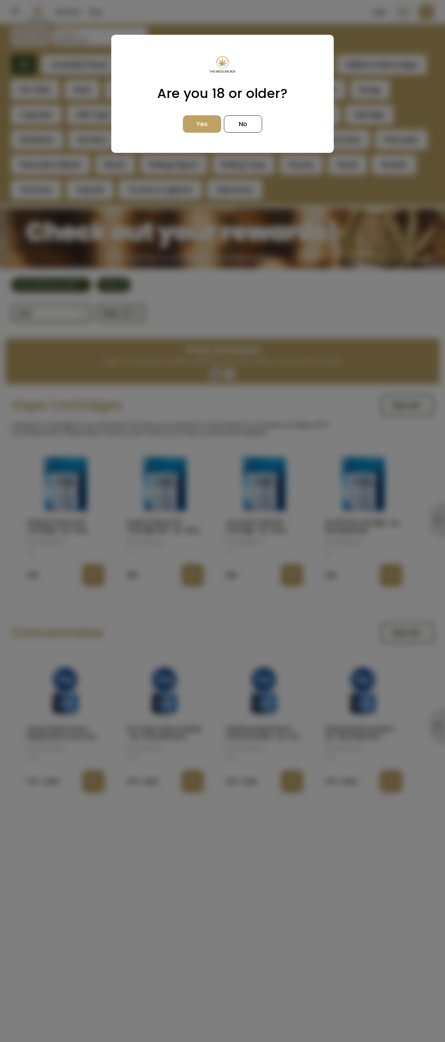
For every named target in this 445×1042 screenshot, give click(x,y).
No (243, 123)
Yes (202, 123)
